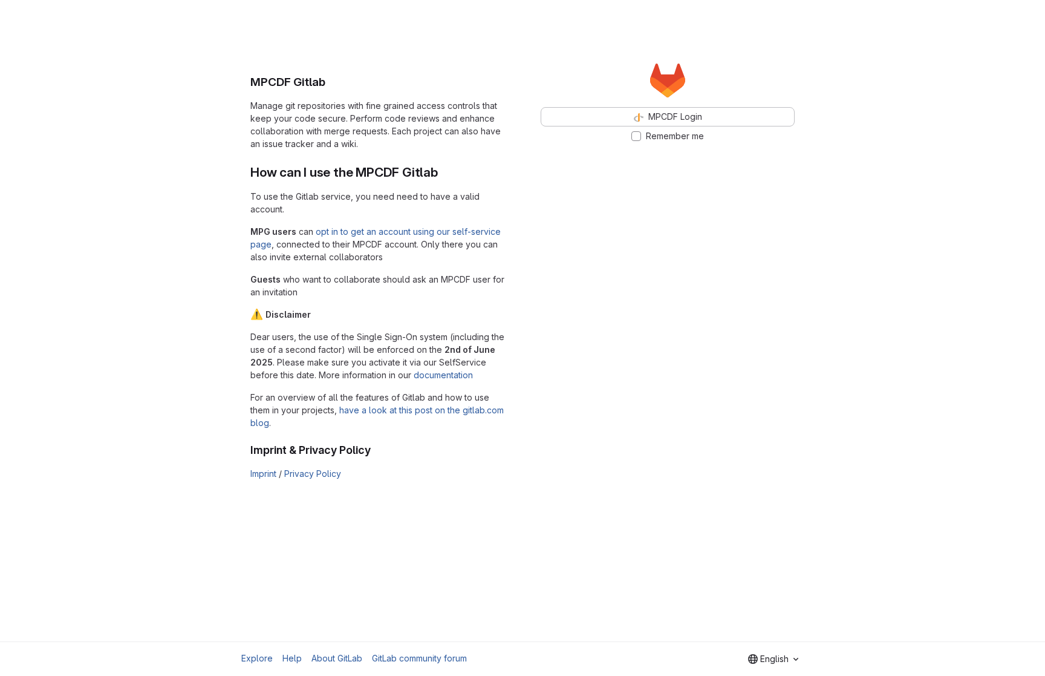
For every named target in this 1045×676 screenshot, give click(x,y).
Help (292, 658)
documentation (443, 375)
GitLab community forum (419, 658)
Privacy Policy (312, 473)
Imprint (263, 473)
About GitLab (336, 658)
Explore (257, 658)
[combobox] (773, 659)
